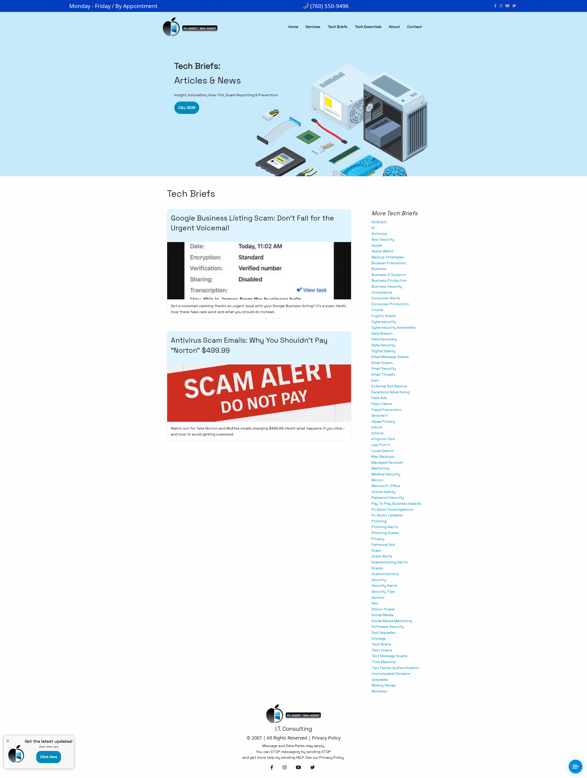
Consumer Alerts (385, 298)
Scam (376, 550)
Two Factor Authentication (395, 667)
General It (379, 415)
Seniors (378, 597)
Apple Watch (382, 251)
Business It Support (388, 274)
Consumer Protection (390, 304)
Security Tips (383, 591)
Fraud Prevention (386, 409)
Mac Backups (382, 456)
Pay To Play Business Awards (396, 503)
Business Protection (389, 280)
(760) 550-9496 (329, 6)
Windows (379, 691)
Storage (378, 638)
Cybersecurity (383, 321)
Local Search (382, 450)
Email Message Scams (390, 356)
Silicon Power (383, 609)
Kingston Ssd (383, 438)
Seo (374, 603)
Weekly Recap (383, 685)
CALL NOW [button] (186, 107)
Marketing (380, 468)
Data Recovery (384, 339)
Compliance (381, 292)
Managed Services (387, 462)
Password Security (387, 497)
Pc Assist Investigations (392, 509)
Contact (414, 26)
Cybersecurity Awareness (393, 327)
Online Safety (383, 491)
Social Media (382, 614)
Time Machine (383, 661)
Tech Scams (381, 650)
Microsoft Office (385, 485)
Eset (375, 380)
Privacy (377, 538)
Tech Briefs (337, 26)
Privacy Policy (326, 738)
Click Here (48, 756)
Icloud (376, 427)
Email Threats (383, 374)
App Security (382, 239)
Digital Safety (383, 351)
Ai (373, 227)
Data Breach (382, 333)
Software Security (387, 626)
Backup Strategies (387, 257)
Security (378, 579)
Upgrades (379, 679)
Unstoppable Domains (390, 673)
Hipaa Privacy (383, 421)
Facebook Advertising (390, 392)
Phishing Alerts (384, 526)
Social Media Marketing (391, 620)
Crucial (377, 309)
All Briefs (379, 222)
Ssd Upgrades (383, 632)
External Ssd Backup (389, 386)
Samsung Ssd (383, 544)
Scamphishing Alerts (389, 562)
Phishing (379, 521)
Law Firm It (380, 444)
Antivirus (379, 233)
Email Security (383, 368)
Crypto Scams (383, 315)
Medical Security (385, 474)
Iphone (377, 433)
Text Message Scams (389, 656)
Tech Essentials (368, 26)
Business (379, 268)
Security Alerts (384, 585)
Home (293, 26)
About (394, 26)
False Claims (381, 403)
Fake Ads (379, 397)
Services (313, 26)
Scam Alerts (381, 556)
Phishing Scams (385, 532)
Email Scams (382, 362)
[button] (48, 759)
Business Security (386, 286)
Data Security (383, 345)
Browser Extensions (388, 263)
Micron (377, 480)
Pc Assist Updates (387, 515)
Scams (377, 568)
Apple (376, 245)
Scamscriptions (385, 573)
